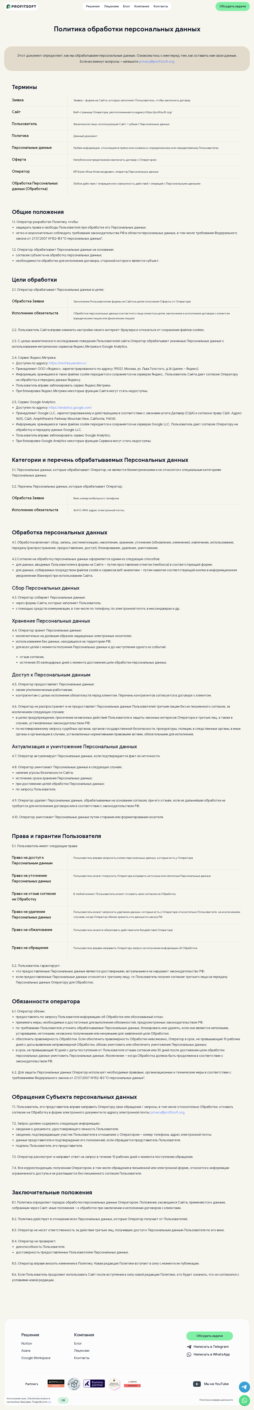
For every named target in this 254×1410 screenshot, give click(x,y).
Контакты (161, 6)
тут (49, 1401)
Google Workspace (36, 1358)
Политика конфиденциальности (216, 1400)
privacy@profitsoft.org (156, 61)
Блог (126, 6)
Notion (26, 1343)
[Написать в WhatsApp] (244, 1400)
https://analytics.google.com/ (70, 408)
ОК (63, 1400)
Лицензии (111, 6)
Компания (141, 6)
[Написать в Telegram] (244, 1387)
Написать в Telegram (211, 1347)
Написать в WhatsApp (212, 1354)
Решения (93, 6)
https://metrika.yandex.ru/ (68, 363)
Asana (25, 1351)
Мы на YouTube (216, 1384)
